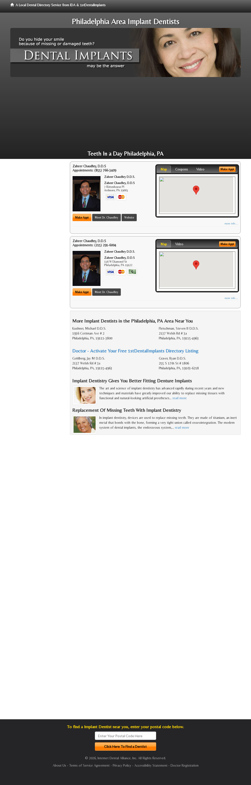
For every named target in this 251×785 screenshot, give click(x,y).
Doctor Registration (185, 765)
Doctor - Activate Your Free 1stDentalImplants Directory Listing (135, 350)
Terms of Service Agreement (89, 765)
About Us (59, 765)
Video (200, 169)
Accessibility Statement (150, 765)
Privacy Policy (122, 765)
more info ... (231, 223)
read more (180, 398)
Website (129, 217)
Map (164, 169)
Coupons (181, 169)
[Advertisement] (125, 113)
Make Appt (82, 217)
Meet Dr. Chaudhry (106, 217)
